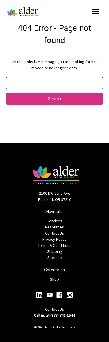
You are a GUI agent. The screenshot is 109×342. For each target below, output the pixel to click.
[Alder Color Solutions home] (22, 11)
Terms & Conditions (55, 245)
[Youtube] (50, 295)
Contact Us (54, 233)
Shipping (54, 251)
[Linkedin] (39, 295)
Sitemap (54, 257)
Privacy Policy (54, 239)
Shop (54, 279)
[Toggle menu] (95, 11)
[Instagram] (70, 295)
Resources (54, 227)
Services (54, 221)
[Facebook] (59, 295)
